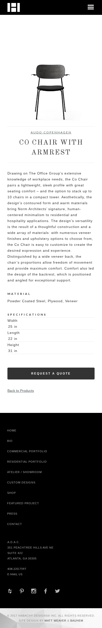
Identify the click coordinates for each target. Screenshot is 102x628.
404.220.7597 (16, 568)
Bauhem (76, 620)
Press (12, 513)
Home (11, 430)
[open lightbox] (51, 82)
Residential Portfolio (27, 461)
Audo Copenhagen (51, 132)
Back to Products (20, 391)
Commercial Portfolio (27, 451)
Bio (10, 440)
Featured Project (23, 503)
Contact (14, 524)
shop (11, 492)
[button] (90, 7)
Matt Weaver (56, 620)
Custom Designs (21, 482)
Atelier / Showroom (24, 472)
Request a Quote (51, 373)
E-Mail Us (15, 574)
